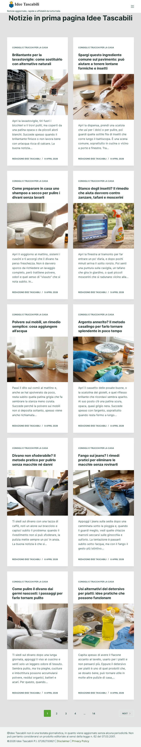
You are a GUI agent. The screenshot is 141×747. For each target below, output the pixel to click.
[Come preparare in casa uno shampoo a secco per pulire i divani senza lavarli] (37, 226)
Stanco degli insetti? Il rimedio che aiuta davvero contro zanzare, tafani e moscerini (103, 192)
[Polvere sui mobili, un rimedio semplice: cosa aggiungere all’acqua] (37, 359)
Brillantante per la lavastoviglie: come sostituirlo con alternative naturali (37, 59)
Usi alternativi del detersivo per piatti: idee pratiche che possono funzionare (101, 593)
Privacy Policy (80, 741)
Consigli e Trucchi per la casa (30, 47)
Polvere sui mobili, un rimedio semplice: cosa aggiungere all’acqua (36, 326)
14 (93, 713)
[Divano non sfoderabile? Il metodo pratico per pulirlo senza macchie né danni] (37, 493)
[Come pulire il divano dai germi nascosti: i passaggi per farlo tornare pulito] (37, 626)
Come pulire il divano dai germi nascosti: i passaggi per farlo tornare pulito (37, 593)
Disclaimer (63, 741)
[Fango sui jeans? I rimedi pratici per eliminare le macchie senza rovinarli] (103, 493)
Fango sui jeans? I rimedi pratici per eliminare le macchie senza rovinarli (98, 460)
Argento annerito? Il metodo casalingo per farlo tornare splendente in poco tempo (101, 326)
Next (125, 713)
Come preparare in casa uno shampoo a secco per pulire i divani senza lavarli (36, 192)
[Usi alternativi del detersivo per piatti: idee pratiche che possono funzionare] (103, 626)
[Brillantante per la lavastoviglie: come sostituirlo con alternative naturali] (37, 92)
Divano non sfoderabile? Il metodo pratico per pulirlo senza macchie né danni (34, 460)
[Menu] (132, 6)
